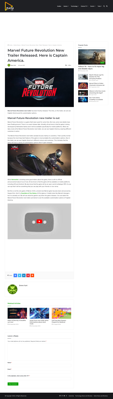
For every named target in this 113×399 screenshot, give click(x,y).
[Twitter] (19, 275)
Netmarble (14, 179)
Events (92, 6)
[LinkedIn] (24, 275)
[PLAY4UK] (9, 6)
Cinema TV (84, 6)
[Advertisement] (56, 26)
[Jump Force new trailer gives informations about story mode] (39, 313)
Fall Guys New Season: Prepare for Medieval (59, 321)
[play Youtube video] (39, 221)
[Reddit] (32, 275)
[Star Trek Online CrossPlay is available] (83, 99)
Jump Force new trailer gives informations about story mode (39, 322)
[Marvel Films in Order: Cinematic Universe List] (83, 85)
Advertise (71, 396)
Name (10, 362)
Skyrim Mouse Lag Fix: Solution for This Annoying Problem (96, 76)
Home (10, 45)
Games (65, 6)
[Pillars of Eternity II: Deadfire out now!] (17, 313)
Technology (74, 6)
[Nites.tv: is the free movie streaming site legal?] (83, 93)
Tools (99, 6)
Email (10, 369)
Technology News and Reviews (83, 396)
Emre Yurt (13, 65)
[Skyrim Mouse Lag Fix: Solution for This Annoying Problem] (83, 76)
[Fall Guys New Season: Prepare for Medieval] (61, 313)
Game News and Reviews (101, 396)
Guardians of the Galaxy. (29, 193)
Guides (59, 6)
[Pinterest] (28, 275)
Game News (17, 45)
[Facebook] (15, 275)
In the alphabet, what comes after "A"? (19, 376)
